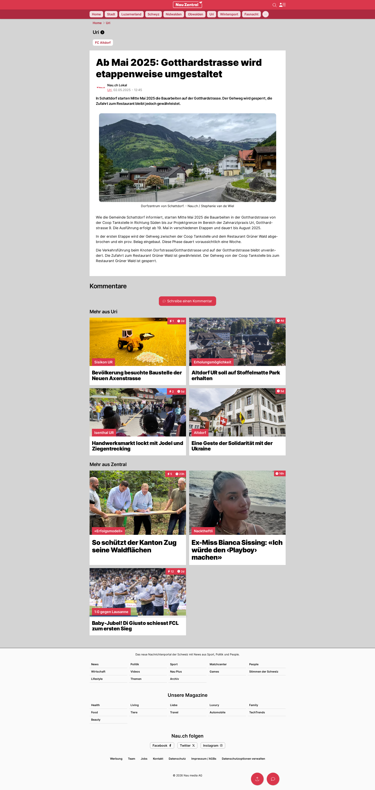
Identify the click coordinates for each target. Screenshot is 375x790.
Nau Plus (176, 671)
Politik (135, 664)
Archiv (174, 678)
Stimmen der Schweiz (263, 671)
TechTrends (257, 712)
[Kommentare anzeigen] (273, 779)
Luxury (214, 705)
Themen (136, 678)
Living (135, 705)
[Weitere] (265, 14)
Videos (135, 671)
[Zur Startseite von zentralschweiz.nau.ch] (187, 5)
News (95, 664)
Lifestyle (97, 678)
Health (95, 705)
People (253, 664)
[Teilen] (257, 779)
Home (97, 23)
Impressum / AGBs (203, 758)
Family (253, 705)
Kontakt (158, 758)
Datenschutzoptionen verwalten (243, 758)
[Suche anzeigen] (275, 4)
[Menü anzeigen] (282, 5)
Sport (174, 664)
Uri (108, 23)
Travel (174, 712)
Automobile (217, 712)
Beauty (95, 719)
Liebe (173, 705)
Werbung (116, 758)
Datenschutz (177, 758)
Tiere (134, 712)
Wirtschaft (98, 671)
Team (131, 758)
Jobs (144, 758)
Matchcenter (218, 664)
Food (94, 712)
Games (214, 671)
